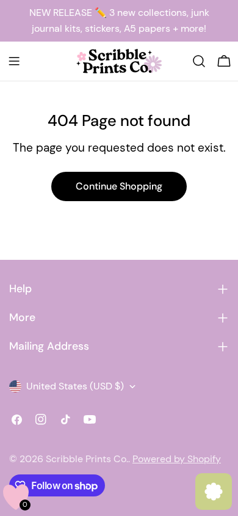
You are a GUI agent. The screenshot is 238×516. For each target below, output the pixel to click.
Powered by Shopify (176, 458)
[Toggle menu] (14, 61)
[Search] (199, 61)
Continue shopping (119, 186)
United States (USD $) (75, 386)
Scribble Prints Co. (87, 458)
